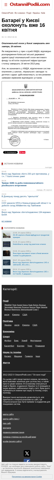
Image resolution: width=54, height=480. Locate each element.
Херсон (32, 307)
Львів (30, 305)
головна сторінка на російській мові (19, 437)
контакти (7, 428)
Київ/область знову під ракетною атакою (29, 244)
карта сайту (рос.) (11, 419)
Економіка (8, 331)
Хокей (24, 341)
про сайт (7, 423)
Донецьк (42, 305)
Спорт (6, 336)
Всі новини (20, 13)
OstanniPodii (7, 13)
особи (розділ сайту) (12, 441)
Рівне (38, 307)
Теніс (29, 346)
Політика (8, 321)
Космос (7, 356)
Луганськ (25, 307)
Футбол (7, 341)
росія (6, 315)
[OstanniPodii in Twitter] (27, 453)
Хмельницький (27, 309)
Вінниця (7, 309)
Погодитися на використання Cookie (27, 477)
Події (28, 13)
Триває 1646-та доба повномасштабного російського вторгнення (22, 184)
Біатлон (20, 346)
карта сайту (8, 414)
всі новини (7, 221)
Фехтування (35, 341)
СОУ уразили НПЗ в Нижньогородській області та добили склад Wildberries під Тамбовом (26, 204)
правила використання (13, 432)
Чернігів (44, 307)
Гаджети (29, 356)
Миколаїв (17, 307)
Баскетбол (9, 346)
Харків (19, 305)
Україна (36, 13)
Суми (35, 309)
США (24, 315)
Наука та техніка (12, 352)
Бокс (16, 341)
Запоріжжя (8, 307)
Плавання (40, 346)
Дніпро (35, 305)
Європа (15, 315)
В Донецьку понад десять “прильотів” (20, 196)
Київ (43, 13)
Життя (6, 363)
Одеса (25, 305)
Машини (18, 356)
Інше (38, 356)
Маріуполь (15, 309)
